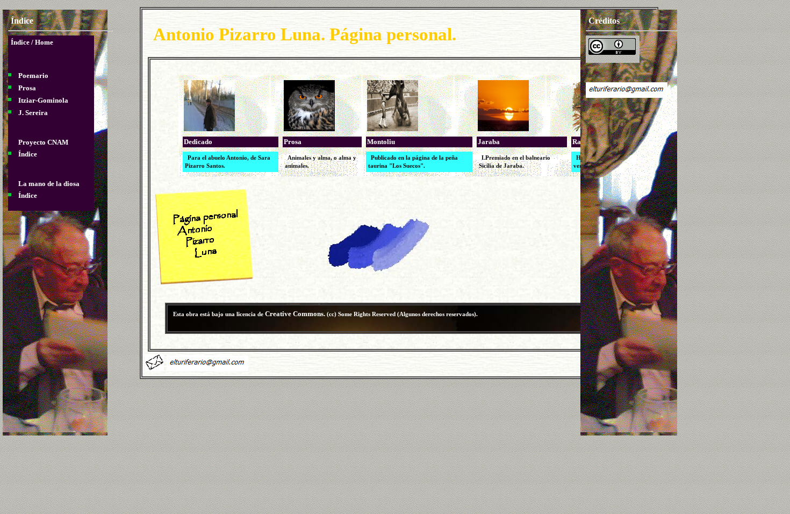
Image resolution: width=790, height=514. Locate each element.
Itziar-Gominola (43, 100)
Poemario (33, 76)
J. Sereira (33, 113)
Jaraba (489, 142)
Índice (27, 154)
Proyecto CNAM (43, 142)
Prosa (292, 142)
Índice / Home (32, 42)
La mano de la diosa (49, 184)
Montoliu (381, 142)
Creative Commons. (296, 314)
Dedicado (198, 142)
